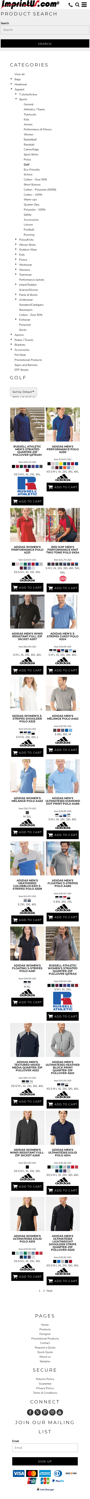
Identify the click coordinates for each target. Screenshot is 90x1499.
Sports (23, 99)
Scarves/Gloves (28, 290)
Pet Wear (20, 355)
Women (28, 134)
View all (20, 74)
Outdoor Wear (28, 249)
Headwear (21, 84)
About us (45, 1357)
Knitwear (24, 320)
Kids (26, 119)
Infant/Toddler (28, 285)
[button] (77, 4)
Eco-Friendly (32, 169)
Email (15, 1441)
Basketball (30, 139)
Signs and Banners (26, 365)
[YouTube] (60, 1412)
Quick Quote (45, 1352)
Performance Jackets (31, 280)
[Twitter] (37, 1412)
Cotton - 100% (33, 195)
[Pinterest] (45, 1412)
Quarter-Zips (31, 204)
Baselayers (26, 310)
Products (45, 1329)
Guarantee (45, 1383)
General (28, 104)
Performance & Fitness (38, 129)
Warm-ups (30, 199)
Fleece (23, 260)
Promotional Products (28, 360)
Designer (45, 1334)
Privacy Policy (45, 1388)
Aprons (19, 335)
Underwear (26, 300)
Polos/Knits (26, 240)
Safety (27, 215)
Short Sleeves (32, 184)
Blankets (20, 345)
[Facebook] (30, 1412)
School (28, 174)
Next (49, 1291)
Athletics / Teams (34, 109)
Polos (27, 159)
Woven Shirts (27, 245)
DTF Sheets (22, 370)
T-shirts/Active (28, 94)
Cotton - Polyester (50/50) (40, 189)
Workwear (25, 265)
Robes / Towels (24, 340)
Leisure (28, 224)
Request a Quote (45, 1347)
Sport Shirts (31, 154)
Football (29, 229)
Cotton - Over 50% (35, 179)
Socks (23, 330)
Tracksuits (30, 114)
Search (5, 23)
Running (29, 235)
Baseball (29, 144)
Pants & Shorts (28, 295)
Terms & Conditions (45, 1393)
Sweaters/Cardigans (31, 305)
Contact (45, 1343)
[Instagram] (52, 1412)
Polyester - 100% (34, 209)
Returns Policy (45, 1379)
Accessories (31, 220)
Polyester (25, 325)
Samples (45, 1361)
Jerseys (28, 124)
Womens (24, 270)
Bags (18, 79)
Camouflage (31, 149)
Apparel (19, 89)
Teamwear (25, 274)
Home (45, 1325)
